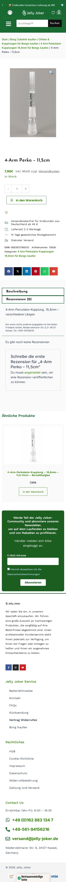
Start (5, 39)
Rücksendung (18, 712)
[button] (7, 212)
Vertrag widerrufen (23, 720)
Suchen (55, 23)
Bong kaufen (18, 727)
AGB (12, 751)
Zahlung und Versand (24, 788)
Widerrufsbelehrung (23, 780)
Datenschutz (18, 773)
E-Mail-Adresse (16, 555)
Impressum (17, 766)
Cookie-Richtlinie (21, 758)
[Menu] (8, 24)
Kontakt (15, 698)
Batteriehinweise (21, 691)
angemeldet (32, 372)
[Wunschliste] (53, 13)
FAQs (12, 705)
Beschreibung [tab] (16, 291)
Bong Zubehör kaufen (23, 39)
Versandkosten (49, 171)
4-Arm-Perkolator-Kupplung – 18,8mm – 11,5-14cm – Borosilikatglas (33, 474)
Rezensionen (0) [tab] (19, 299)
